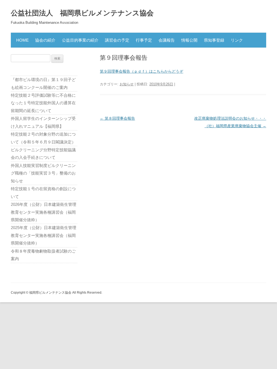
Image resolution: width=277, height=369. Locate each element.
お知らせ (127, 84)
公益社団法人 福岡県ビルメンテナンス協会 (82, 13)
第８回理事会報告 (117, 118)
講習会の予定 (117, 40)
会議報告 (167, 40)
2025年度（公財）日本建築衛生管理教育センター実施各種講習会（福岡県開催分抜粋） (43, 235)
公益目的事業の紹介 (80, 40)
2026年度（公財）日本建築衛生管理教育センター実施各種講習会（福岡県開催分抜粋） (43, 212)
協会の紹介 (45, 40)
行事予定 (144, 40)
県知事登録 (214, 40)
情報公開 (189, 40)
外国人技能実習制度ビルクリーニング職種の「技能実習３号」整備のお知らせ (43, 173)
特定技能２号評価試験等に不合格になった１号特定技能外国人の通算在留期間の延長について (43, 103)
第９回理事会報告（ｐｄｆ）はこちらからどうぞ (141, 71)
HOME (22, 40)
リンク (237, 40)
